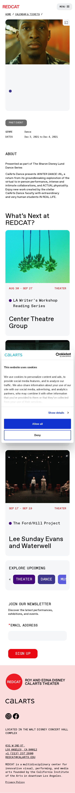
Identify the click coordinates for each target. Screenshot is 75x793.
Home (8, 14)
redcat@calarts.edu (20, 757)
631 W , (15, 746)
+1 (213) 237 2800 (19, 753)
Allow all (37, 423)
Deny (37, 435)
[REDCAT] (11, 7)
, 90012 (21, 750)
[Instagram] (8, 716)
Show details (56, 412)
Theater (24, 579)
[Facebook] (16, 716)
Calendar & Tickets (27, 14)
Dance (46, 579)
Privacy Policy (15, 782)
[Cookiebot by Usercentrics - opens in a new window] (55, 355)
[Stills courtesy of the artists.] (37, 41)
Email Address (24, 625)
